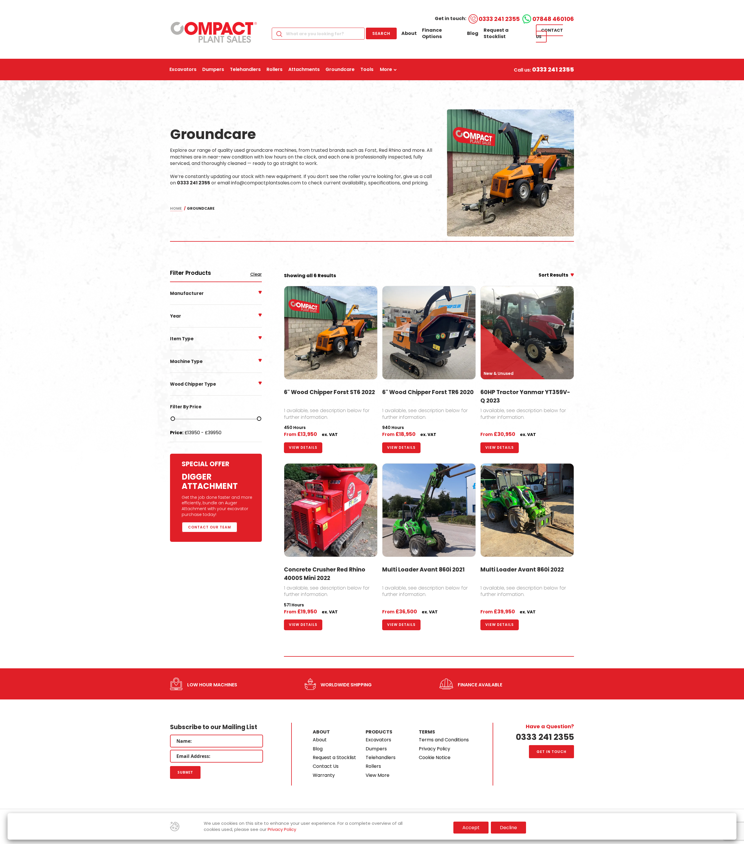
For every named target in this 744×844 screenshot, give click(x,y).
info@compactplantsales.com (266, 182)
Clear (256, 274)
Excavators (378, 739)
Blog (472, 33)
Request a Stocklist (496, 33)
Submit (185, 772)
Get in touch (551, 751)
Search (381, 33)
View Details (303, 447)
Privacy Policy (434, 748)
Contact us (549, 33)
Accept (471, 827)
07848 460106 (553, 19)
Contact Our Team (209, 527)
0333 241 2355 (499, 19)
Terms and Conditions (444, 739)
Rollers (373, 766)
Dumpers (376, 748)
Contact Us (326, 766)
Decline (508, 827)
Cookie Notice (434, 757)
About (409, 33)
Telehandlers (381, 757)
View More (377, 775)
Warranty (324, 775)
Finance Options (432, 33)
